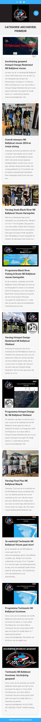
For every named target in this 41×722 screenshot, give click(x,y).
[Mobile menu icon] (36, 13)
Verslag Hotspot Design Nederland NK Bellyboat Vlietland (17, 341)
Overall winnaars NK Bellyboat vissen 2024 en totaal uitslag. (18, 143)
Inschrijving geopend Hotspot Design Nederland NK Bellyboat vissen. (19, 65)
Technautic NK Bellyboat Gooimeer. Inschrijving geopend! (17, 675)
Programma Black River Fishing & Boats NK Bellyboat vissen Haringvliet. (20, 274)
